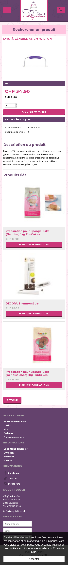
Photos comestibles (15, 421)
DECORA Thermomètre (22, 303)
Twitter (12, 478)
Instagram (14, 483)
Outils (7, 425)
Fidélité (8, 460)
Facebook (13, 473)
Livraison (9, 452)
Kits (6, 429)
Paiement (9, 456)
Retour (12, 400)
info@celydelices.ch (14, 511)
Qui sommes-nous (14, 437)
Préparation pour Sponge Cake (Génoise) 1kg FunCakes (28, 233)
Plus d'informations (34, 244)
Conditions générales (16, 448)
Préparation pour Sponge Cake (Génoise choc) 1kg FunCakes (28, 373)
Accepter (34, 559)
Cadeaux (8, 433)
